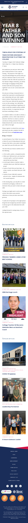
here (23, 128)
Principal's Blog (18, 370)
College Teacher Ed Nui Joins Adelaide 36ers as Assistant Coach (12, 327)
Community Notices (16, 46)
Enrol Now (14, 451)
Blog (14, 464)
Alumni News (5, 289)
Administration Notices (9, 368)
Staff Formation (17, 404)
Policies (14, 470)
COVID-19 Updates (9, 374)
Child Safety (14, 474)
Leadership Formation (10, 407)
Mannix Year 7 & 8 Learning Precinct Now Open (14, 2)
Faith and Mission (7, 404)
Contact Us (14, 477)
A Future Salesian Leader (11, 439)
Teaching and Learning (8, 371)
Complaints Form (14, 480)
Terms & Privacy (21, 517)
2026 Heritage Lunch (9, 292)
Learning (14, 457)
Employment (14, 461)
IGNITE (17, 518)
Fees (14, 454)
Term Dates (14, 467)
